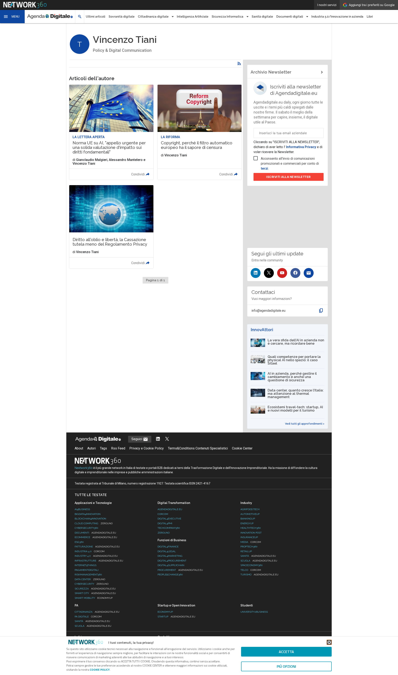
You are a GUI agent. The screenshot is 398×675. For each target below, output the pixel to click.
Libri (370, 16)
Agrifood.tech (250, 509)
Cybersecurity (91, 583)
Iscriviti (288, 177)
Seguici (137, 439)
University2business (254, 611)
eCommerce (96, 537)
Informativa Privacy (301, 147)
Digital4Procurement (172, 560)
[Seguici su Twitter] (269, 273)
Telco (250, 570)
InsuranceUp (249, 537)
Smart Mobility (94, 598)
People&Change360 (170, 574)
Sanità (258, 555)
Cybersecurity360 (86, 527)
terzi (264, 168)
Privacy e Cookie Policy (146, 448)
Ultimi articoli (95, 16)
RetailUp (246, 551)
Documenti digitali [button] (289, 16)
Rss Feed (118, 448)
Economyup (165, 611)
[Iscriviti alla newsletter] (309, 273)
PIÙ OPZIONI (286, 666)
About (79, 448)
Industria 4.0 (89, 551)
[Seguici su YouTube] (282, 273)
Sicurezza (95, 588)
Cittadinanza (97, 611)
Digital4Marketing (170, 555)
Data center (90, 579)
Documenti (95, 532)
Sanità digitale (262, 16)
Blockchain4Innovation (90, 518)
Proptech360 (248, 546)
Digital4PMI (165, 523)
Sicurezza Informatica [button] (227, 16)
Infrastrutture (99, 560)
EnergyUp (247, 523)
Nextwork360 (84, 468)
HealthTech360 (250, 527)
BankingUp (247, 518)
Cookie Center (242, 448)
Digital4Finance (168, 546)
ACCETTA (286, 651)
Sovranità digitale (122, 16)
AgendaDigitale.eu (170, 509)
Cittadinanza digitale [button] (153, 16)
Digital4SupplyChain (171, 565)
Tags (103, 448)
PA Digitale (88, 616)
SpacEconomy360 (251, 565)
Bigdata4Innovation (88, 514)
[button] (12, 16)
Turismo (259, 574)
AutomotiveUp (250, 514)
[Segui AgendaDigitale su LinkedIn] (157, 439)
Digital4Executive (169, 518)
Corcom (163, 514)
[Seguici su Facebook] (295, 273)
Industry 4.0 (96, 555)
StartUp (176, 616)
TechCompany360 (169, 527)
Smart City (95, 593)
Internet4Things (85, 565)
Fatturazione (97, 546)
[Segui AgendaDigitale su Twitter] (167, 439)
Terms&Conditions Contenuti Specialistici (198, 448)
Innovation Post (251, 532)
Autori (91, 448)
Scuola (258, 560)
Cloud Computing (94, 523)
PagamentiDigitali (86, 570)
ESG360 (79, 542)
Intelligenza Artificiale (192, 16)
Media (250, 542)
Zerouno (164, 532)
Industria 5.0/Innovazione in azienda (337, 16)
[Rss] (239, 63)
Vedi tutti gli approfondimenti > (304, 423)
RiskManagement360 (88, 574)
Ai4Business (82, 509)
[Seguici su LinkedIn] (256, 273)
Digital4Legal (167, 551)
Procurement (180, 570)
